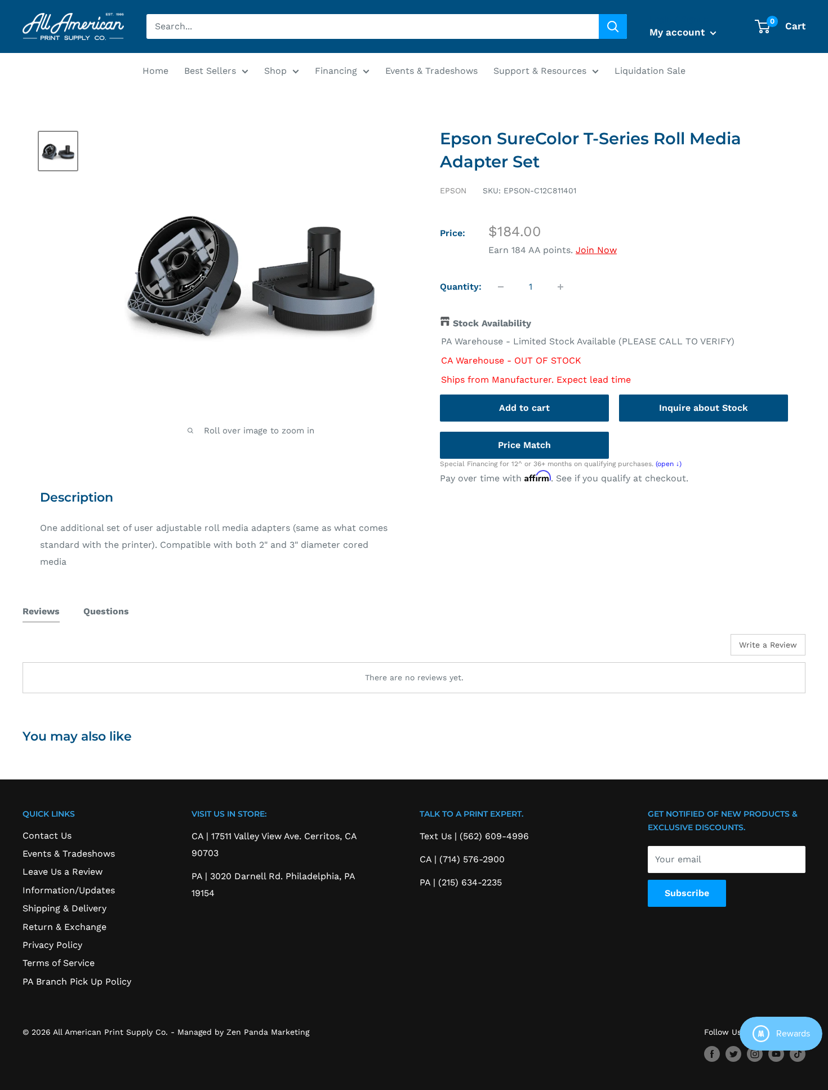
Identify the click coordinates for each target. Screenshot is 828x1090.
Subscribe (687, 893)
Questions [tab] (106, 611)
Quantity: (461, 286)
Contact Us (47, 835)
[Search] (613, 26)
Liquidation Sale (650, 70)
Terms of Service (59, 963)
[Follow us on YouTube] (776, 1054)
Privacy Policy (52, 945)
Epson (453, 190)
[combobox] (372, 26)
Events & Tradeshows (431, 70)
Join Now (596, 250)
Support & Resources (539, 70)
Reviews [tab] (41, 611)
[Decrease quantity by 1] (501, 287)
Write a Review (768, 644)
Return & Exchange (64, 926)
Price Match (524, 445)
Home (155, 70)
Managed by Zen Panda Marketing (243, 1031)
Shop (275, 70)
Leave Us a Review (63, 871)
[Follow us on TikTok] (797, 1054)
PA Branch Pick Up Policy (77, 981)
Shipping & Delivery (64, 908)
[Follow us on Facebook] (712, 1054)
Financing (336, 70)
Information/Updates (69, 890)
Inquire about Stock (703, 407)
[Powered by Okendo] (73, 648)
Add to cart (524, 407)
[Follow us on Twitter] (733, 1054)
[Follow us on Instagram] (755, 1054)
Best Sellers (210, 70)
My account (678, 32)
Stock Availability (492, 323)
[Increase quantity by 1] (560, 287)
